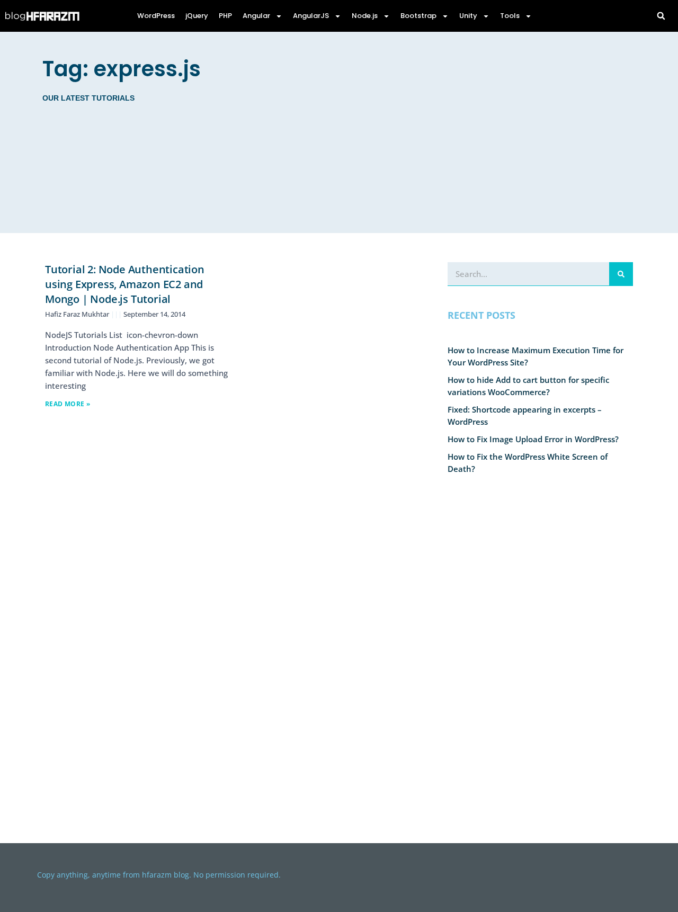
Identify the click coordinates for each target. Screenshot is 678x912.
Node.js (365, 16)
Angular (256, 16)
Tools (510, 16)
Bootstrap (418, 16)
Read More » (67, 403)
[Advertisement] (460, 132)
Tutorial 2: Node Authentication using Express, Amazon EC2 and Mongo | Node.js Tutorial (124, 284)
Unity (468, 16)
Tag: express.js (121, 69)
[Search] (621, 273)
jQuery (196, 16)
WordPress (156, 16)
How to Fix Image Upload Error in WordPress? (533, 439)
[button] (661, 16)
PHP (225, 16)
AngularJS (311, 16)
